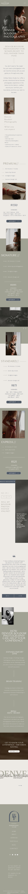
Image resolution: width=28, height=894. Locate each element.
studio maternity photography (21, 524)
